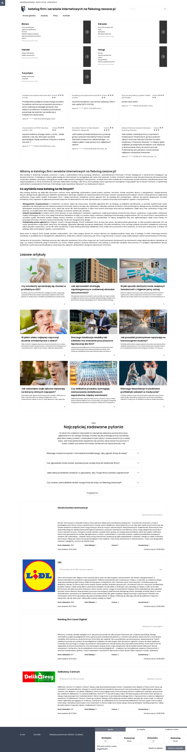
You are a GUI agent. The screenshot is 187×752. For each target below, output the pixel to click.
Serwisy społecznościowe (106, 62)
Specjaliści (101, 32)
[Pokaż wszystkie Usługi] (163, 56)
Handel (26, 49)
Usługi (101, 49)
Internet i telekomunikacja (30, 34)
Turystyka (27, 73)
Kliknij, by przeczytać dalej (30, 41)
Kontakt (66, 15)
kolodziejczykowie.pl (27, 2)
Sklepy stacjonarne (28, 55)
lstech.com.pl (41, 2)
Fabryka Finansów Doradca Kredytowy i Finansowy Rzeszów (136, 129)
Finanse (24, 32)
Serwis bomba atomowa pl (73, 507)
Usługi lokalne (102, 59)
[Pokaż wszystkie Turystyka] (87, 77)
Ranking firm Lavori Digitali (72, 619)
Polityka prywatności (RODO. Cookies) (66, 734)
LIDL (60, 562)
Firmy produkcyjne (28, 27)
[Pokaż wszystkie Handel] (87, 56)
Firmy (55, 15)
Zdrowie (102, 23)
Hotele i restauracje (28, 76)
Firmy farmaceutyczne (105, 27)
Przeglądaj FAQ (92, 493)
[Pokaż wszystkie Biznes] (87, 32)
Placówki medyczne (104, 34)
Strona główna (29, 15)
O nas (22, 734)
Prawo (24, 38)
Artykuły (44, 15)
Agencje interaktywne (29, 29)
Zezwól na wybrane (156, 748)
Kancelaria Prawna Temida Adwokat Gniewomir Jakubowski (85, 129)
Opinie (100, 57)
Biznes (25, 23)
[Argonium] (102, 750)
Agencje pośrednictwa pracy (31, 36)
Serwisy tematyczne (104, 55)
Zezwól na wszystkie (175, 748)
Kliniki (100, 29)
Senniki (100, 53)
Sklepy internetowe (28, 53)
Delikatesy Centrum (69, 671)
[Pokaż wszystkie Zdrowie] (163, 32)
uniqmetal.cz (52, 2)
